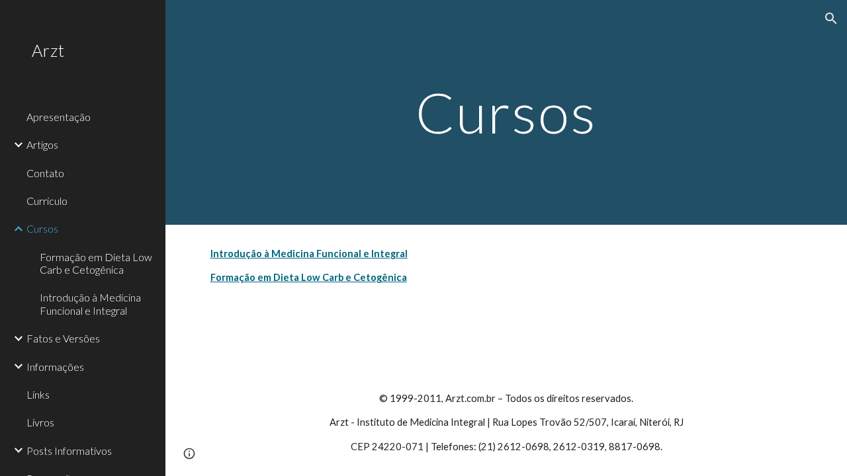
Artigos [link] (42, 144)
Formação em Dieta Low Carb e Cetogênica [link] (96, 263)
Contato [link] (45, 173)
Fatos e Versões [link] (63, 338)
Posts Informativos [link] (69, 450)
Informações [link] (55, 366)
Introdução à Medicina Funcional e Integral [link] (90, 303)
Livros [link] (40, 422)
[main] (506, 112)
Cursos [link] (42, 228)
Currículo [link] (46, 200)
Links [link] (38, 394)
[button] (831, 18)
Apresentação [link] (58, 116)
